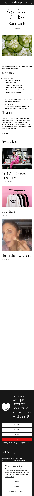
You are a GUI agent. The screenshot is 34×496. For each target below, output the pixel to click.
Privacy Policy (5, 444)
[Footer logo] (9, 452)
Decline (16, 486)
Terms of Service (15, 444)
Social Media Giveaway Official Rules (14, 176)
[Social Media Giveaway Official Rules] (17, 158)
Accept (16, 482)
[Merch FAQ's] (17, 196)
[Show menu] (2, 2)
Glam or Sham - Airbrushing (17, 256)
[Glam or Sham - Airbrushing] (17, 235)
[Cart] (31, 2)
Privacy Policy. (9, 476)
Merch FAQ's (8, 212)
